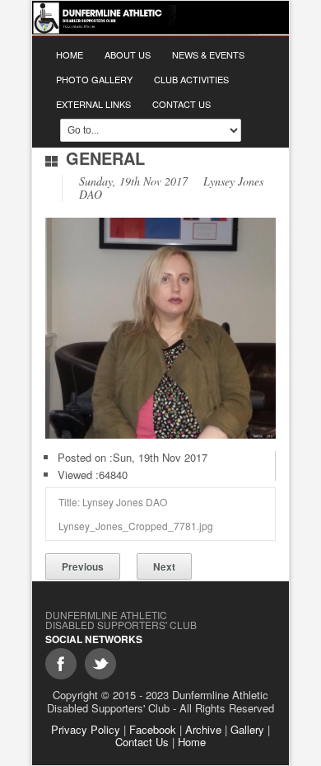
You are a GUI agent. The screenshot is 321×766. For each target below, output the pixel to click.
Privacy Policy (85, 729)
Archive (203, 729)
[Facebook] (61, 663)
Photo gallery (94, 79)
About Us (128, 54)
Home (69, 54)
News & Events (208, 54)
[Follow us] (100, 663)
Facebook (152, 729)
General (105, 158)
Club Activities (191, 79)
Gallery (247, 729)
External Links (93, 103)
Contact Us (181, 103)
